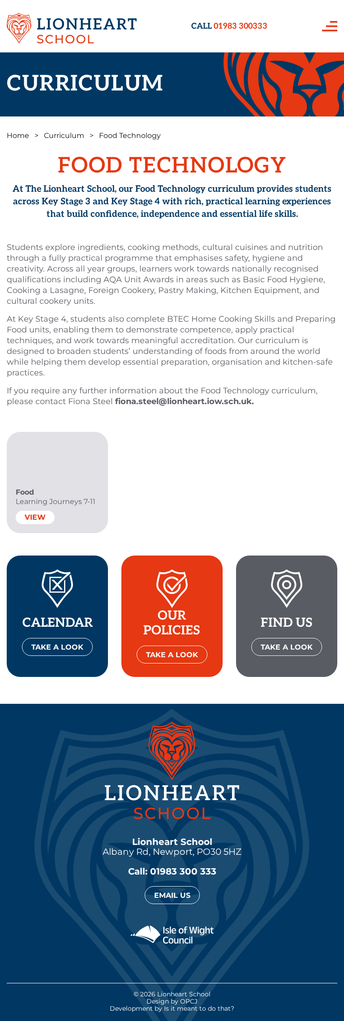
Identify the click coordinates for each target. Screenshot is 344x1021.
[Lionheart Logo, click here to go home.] (72, 26)
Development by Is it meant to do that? (172, 1008)
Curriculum (64, 135)
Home (18, 135)
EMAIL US (172, 895)
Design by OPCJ (172, 1001)
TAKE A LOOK (57, 647)
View (35, 517)
